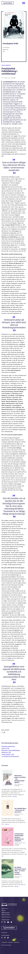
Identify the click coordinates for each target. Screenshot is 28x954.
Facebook (2, 732)
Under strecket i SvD (8, 754)
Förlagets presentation (8, 746)
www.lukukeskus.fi (6, 917)
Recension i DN (6, 752)
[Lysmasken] (8, 4)
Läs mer (15, 796)
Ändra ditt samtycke (6, 945)
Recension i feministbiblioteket (11, 750)
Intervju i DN (5, 748)
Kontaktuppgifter (5, 919)
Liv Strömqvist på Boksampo (10, 756)
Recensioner (4, 932)
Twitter (4, 732)
